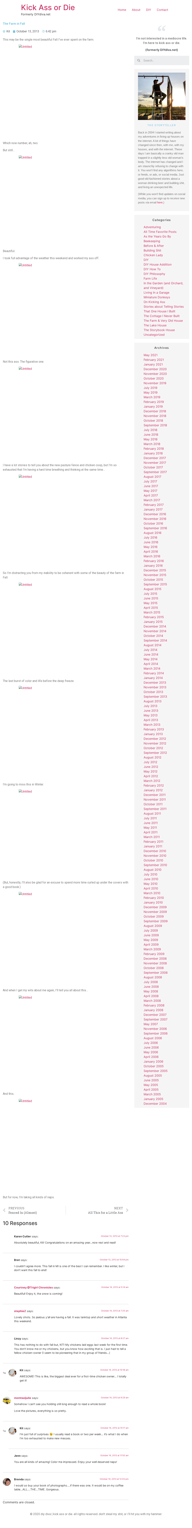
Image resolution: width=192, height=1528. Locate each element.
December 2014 (155, 626)
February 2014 (154, 673)
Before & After (154, 246)
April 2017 (151, 495)
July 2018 (150, 430)
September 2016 (155, 528)
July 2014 (150, 650)
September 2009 (156, 921)
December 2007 (155, 1015)
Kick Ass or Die (48, 7)
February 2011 (153, 841)
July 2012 (150, 762)
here (160, 202)
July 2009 (151, 930)
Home (122, 10)
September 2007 (155, 1019)
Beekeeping (152, 241)
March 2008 (152, 1001)
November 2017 (155, 462)
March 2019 (152, 397)
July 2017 (150, 481)
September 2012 (155, 753)
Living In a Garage (156, 292)
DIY (148, 10)
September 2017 (155, 472)
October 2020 (154, 378)
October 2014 (153, 636)
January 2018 (153, 453)
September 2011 (155, 809)
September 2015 (155, 584)
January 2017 (153, 509)
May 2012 (151, 771)
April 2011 (151, 832)
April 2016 (151, 551)
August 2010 (152, 870)
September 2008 (156, 972)
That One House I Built (159, 311)
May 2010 (151, 884)
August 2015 (152, 589)
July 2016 (150, 537)
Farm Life (150, 278)
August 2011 (152, 813)
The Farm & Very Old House (163, 320)
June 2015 (151, 598)
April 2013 (151, 720)
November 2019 (155, 383)
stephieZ (20, 1311)
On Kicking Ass (154, 302)
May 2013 (151, 715)
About (136, 10)
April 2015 (151, 608)
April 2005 (151, 1089)
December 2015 (155, 570)
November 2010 (155, 855)
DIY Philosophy (154, 274)
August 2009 (153, 926)
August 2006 (153, 1038)
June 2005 (151, 1080)
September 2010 (155, 865)
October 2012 (153, 748)
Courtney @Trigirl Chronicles (33, 1287)
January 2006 (153, 1061)
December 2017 (155, 458)
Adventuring (152, 227)
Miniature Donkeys (157, 297)
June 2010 (151, 879)
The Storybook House (159, 330)
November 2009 (155, 912)
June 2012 (151, 767)
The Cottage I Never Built (162, 316)
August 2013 (152, 701)
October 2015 (153, 579)
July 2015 (150, 593)
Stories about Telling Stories (164, 306)
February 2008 (154, 1005)
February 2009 (154, 954)
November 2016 (155, 519)
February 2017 (154, 505)
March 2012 (152, 781)
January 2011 (153, 846)
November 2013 (155, 687)
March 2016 (152, 556)
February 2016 (154, 561)
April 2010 (151, 888)
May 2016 (151, 547)
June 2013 (151, 710)
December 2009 (155, 907)
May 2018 (151, 439)
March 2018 (152, 444)
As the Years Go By (157, 236)
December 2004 (155, 1103)
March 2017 (152, 500)
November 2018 (155, 416)
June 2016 (151, 542)
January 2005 (153, 1099)
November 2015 (155, 575)
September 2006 (156, 1033)
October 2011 (153, 804)
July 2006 (151, 1043)
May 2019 (151, 392)
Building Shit (152, 250)
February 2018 (154, 448)
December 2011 (155, 795)
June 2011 (151, 823)
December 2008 (155, 958)
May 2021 (151, 355)
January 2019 (153, 406)
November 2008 (155, 963)
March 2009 (152, 949)
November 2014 (155, 631)
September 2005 (156, 1071)
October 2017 (153, 467)
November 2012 (155, 743)
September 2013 (155, 696)
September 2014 (155, 640)
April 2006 (151, 1057)
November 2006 (155, 1029)
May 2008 (151, 991)
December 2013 (155, 682)
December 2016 (155, 514)
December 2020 (155, 369)
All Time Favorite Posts (160, 232)
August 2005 (153, 1075)
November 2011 (155, 799)
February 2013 (154, 729)
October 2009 (154, 916)
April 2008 (151, 996)
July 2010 (150, 874)
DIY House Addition (158, 264)
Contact (162, 10)
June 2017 (151, 486)
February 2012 (154, 785)
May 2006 (151, 1052)
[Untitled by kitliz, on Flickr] (66, 91)
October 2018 (153, 420)
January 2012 (153, 790)
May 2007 (151, 1024)
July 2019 (150, 388)
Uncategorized (154, 334)
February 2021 (154, 360)
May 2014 (151, 659)
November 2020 (155, 374)
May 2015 (151, 603)
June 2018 (151, 434)
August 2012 (152, 757)
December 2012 (155, 739)
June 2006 (151, 1047)
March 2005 (152, 1094)
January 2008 (153, 1010)
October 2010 (153, 860)
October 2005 (154, 1066)
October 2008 (154, 968)
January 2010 (153, 902)
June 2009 (151, 935)
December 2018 (155, 411)
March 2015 (152, 612)
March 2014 (152, 668)
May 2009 (151, 940)
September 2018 (155, 425)
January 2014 (153, 678)
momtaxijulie (22, 1397)
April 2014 (151, 664)
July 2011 (150, 818)
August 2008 (153, 977)
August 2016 (152, 533)
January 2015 (153, 622)
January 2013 (153, 734)
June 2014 (151, 654)
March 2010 (152, 893)
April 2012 (151, 776)
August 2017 (152, 477)
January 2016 (153, 565)
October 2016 (153, 523)
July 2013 (150, 706)
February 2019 (154, 402)
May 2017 (150, 491)
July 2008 (151, 982)
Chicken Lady (153, 255)
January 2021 (153, 364)
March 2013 (152, 724)
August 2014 (152, 645)
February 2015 (154, 617)
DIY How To (152, 269)
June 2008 (151, 986)
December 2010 (155, 851)
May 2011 (150, 827)
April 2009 (151, 944)
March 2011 (152, 837)
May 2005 (151, 1085)
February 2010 (154, 898)
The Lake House (155, 325)
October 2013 (153, 692)
